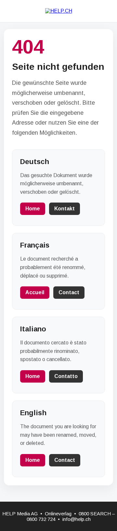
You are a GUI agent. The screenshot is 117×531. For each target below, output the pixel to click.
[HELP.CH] (58, 11)
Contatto (66, 376)
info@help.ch (76, 519)
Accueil (34, 292)
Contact (68, 292)
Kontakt (64, 208)
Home (32, 208)
